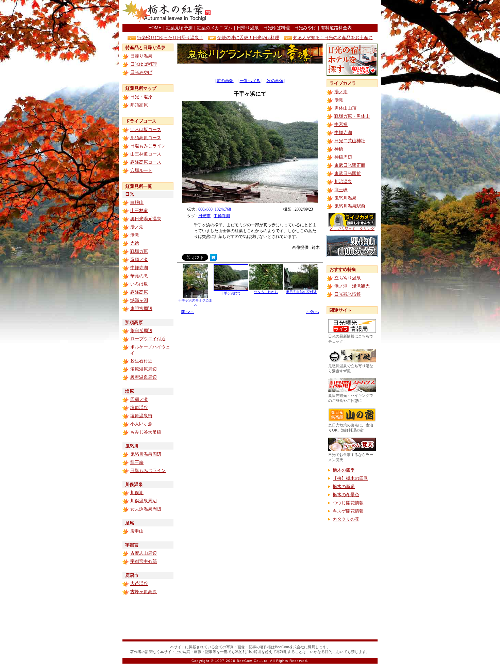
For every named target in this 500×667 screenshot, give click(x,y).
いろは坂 (139, 284)
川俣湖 (137, 492)
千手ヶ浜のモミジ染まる (195, 302)
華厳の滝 (139, 275)
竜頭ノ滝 (139, 259)
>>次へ (312, 311)
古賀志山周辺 (143, 553)
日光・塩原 (141, 96)
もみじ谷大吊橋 (145, 432)
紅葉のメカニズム (214, 27)
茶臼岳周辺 (141, 330)
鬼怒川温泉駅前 (349, 206)
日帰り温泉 (248, 27)
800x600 (205, 209)
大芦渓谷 (139, 583)
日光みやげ (305, 27)
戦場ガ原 (139, 251)
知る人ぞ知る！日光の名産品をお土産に (333, 37)
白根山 (137, 202)
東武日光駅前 (347, 173)
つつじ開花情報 (348, 502)
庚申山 (137, 531)
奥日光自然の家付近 (301, 292)
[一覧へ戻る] (250, 80)
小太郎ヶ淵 (141, 423)
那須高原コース (145, 137)
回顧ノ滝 (139, 399)
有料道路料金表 (336, 27)
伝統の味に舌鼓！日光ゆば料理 (248, 37)
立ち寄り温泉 (347, 277)
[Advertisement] (298, 12)
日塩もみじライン (148, 145)
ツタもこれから (266, 292)
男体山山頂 (345, 108)
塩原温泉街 (141, 415)
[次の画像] (275, 80)
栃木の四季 (344, 470)
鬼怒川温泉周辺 (145, 454)
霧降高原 (139, 292)
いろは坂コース (145, 129)
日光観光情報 (347, 294)
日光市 (204, 215)
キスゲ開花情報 (348, 511)
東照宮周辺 (141, 308)
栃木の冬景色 (346, 494)
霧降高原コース (145, 162)
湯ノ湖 (137, 226)
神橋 (338, 148)
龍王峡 (137, 462)
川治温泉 (343, 181)
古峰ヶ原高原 (143, 591)
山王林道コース (145, 154)
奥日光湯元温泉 (145, 218)
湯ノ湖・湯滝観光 (352, 286)
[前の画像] (224, 80)
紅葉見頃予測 (179, 27)
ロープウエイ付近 (148, 338)
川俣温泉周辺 (143, 500)
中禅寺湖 (139, 267)
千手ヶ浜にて (230, 293)
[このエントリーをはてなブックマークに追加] (213, 259)
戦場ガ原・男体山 (352, 116)
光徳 (134, 243)
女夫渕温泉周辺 (145, 508)
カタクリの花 (346, 519)
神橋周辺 (343, 157)
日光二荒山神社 (349, 140)
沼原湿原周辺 (143, 369)
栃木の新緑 (344, 486)
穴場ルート (141, 170)
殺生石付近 (141, 360)
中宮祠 (341, 124)
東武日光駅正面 (349, 165)
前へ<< (187, 311)
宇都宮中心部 (143, 561)
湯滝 (134, 235)
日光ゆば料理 (276, 27)
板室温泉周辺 (143, 377)
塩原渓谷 (139, 407)
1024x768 (223, 209)
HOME (155, 27)
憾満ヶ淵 (139, 300)
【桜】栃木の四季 (350, 478)
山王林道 (139, 210)
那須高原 (139, 105)
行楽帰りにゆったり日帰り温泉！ (170, 37)
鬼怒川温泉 (345, 197)
